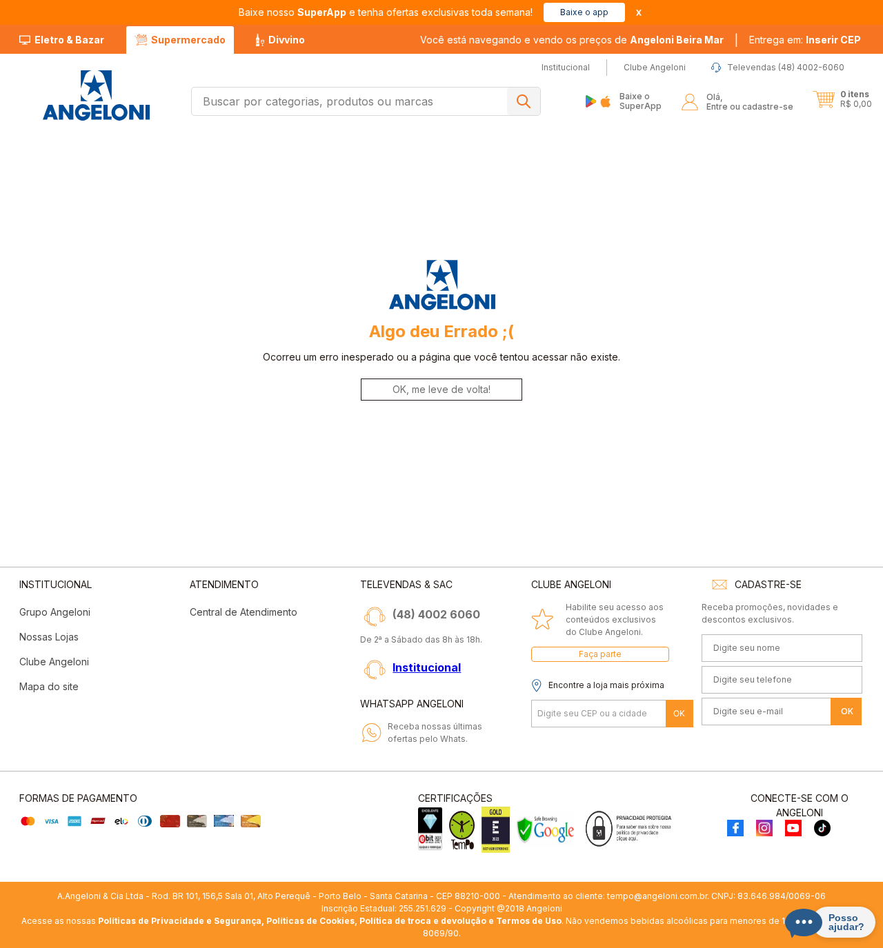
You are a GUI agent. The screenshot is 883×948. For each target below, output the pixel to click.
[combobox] (366, 101)
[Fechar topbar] (638, 13)
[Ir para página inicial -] (95, 95)
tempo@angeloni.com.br (657, 896)
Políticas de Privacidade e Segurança (179, 921)
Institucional (427, 667)
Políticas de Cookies (310, 921)
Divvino (286, 40)
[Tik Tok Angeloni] (822, 829)
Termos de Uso (529, 921)
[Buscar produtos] (523, 101)
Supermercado (188, 40)
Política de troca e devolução (422, 921)
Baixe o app (584, 12)
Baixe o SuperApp (640, 101)
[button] (805, 40)
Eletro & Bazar (69, 40)
